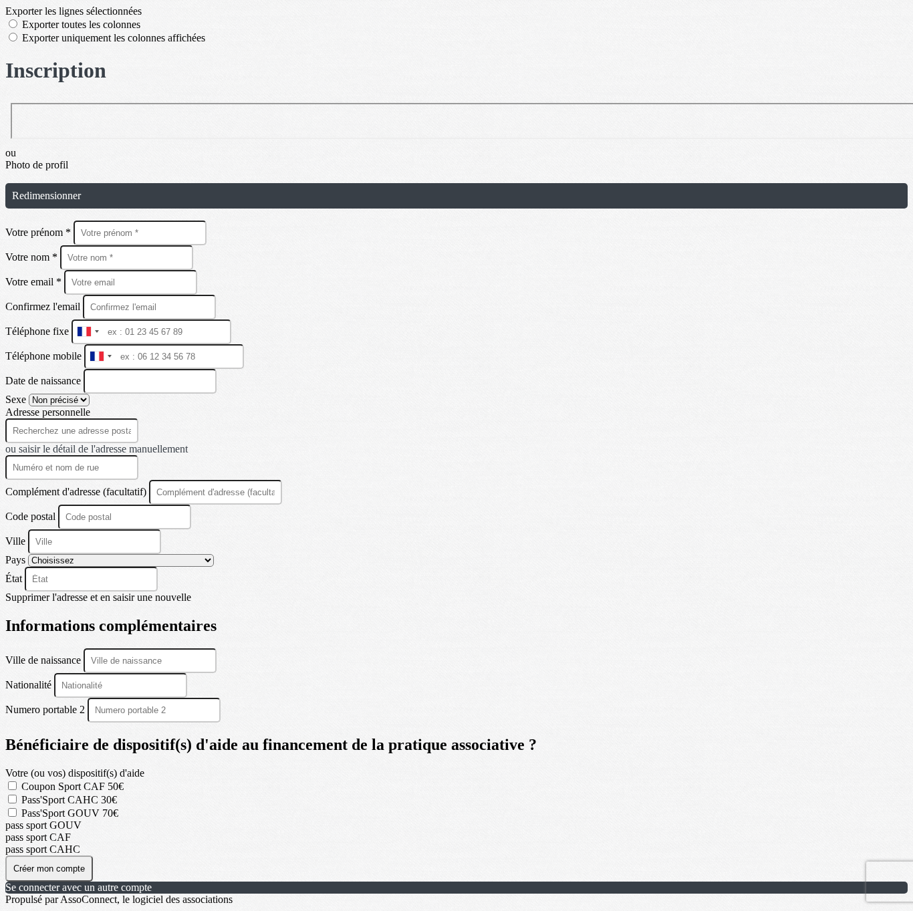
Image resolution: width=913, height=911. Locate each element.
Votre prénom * (39, 232)
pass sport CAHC (42, 849)
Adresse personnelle (47, 412)
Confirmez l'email (42, 306)
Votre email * (34, 281)
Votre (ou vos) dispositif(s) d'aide (74, 773)
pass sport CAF (38, 837)
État (15, 578)
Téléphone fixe (38, 331)
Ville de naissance (44, 660)
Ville (16, 541)
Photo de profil (36, 164)
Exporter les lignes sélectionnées (73, 11)
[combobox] (87, 332)
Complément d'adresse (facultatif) (77, 491)
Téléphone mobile (44, 356)
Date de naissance (44, 380)
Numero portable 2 (46, 709)
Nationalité (29, 684)
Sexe (17, 399)
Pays (16, 559)
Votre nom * (32, 257)
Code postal (30, 516)
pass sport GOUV (43, 825)
